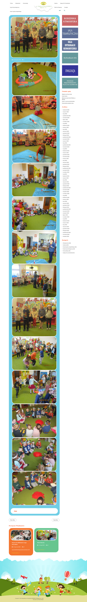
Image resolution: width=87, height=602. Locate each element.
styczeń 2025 (66, 131)
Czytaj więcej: (15, 552)
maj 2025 (65, 123)
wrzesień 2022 (66, 156)
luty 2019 (65, 224)
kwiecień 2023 (66, 150)
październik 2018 (66, 232)
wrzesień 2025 (66, 117)
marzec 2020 (66, 199)
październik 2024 (66, 137)
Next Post (55, 520)
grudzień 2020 (66, 183)
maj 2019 (65, 218)
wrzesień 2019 (66, 211)
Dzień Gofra (64, 96)
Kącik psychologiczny (14, 7)
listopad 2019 (66, 207)
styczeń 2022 (66, 162)
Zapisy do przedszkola (68, 252)
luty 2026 (65, 113)
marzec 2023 (66, 152)
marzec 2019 (66, 222)
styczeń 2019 (66, 226)
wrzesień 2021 (66, 170)
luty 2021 (65, 179)
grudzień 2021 (66, 164)
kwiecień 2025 (66, 125)
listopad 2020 (66, 185)
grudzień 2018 (66, 228)
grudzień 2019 (66, 205)
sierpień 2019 (66, 213)
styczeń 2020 (66, 203)
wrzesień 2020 (66, 189)
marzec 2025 (66, 127)
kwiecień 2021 (66, 176)
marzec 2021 (66, 178)
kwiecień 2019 (66, 220)
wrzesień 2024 (66, 139)
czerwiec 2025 (66, 121)
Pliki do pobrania (58, 7)
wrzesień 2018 (66, 234)
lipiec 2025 (65, 119)
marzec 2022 (66, 158)
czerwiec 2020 (66, 193)
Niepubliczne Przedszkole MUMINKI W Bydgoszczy (31, 598)
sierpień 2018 (66, 236)
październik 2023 (66, 144)
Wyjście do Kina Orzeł (67, 94)
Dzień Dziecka (40, 542)
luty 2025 (65, 129)
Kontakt (66, 7)
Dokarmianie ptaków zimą (68, 103)
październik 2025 (66, 115)
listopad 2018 (66, 230)
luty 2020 (65, 201)
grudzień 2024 (66, 133)
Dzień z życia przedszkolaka (68, 101)
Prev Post (12, 520)
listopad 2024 (66, 135)
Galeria (64, 245)
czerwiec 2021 (66, 172)
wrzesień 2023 (66, 146)
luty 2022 (65, 160)
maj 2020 (65, 195)
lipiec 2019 (65, 215)
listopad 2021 (66, 166)
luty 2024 (65, 142)
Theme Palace (41, 599)
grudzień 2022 (66, 154)
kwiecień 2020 (66, 197)
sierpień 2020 (66, 191)
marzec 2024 (66, 141)
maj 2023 (65, 148)
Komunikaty (65, 250)
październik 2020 (66, 187)
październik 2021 (66, 168)
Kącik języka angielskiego (15, 11)
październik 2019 (66, 209)
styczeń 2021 (66, 181)
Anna (15, 511)
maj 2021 (65, 174)
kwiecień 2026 (66, 109)
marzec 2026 (66, 111)
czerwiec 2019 (66, 216)
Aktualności (65, 243)
